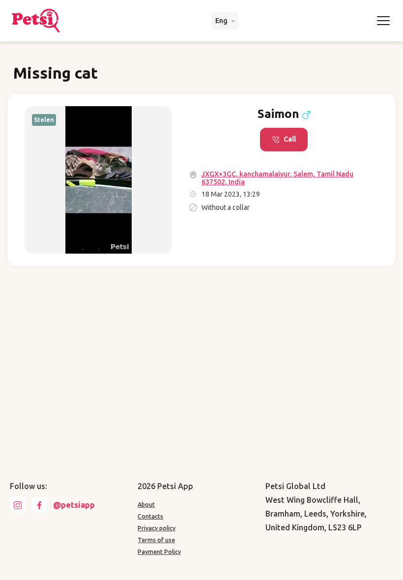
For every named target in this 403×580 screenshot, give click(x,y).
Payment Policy (159, 552)
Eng (222, 21)
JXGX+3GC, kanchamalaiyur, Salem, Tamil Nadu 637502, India (277, 178)
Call (290, 139)
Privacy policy (156, 528)
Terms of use (156, 540)
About (146, 504)
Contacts (150, 516)
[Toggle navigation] (383, 20)
